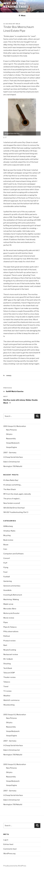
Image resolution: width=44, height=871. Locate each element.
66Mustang (8, 526)
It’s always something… (12, 485)
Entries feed (8, 844)
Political (6, 636)
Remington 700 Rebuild (12, 466)
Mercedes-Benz (9, 609)
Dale (18, 24)
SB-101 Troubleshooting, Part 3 (15, 512)
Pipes (9, 375)
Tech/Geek (7, 668)
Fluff (5, 563)
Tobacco (6, 682)
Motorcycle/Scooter (11, 613)
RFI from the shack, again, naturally (17, 494)
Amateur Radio (9, 531)
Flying (5, 567)
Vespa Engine (11, 447)
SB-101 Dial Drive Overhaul (14, 508)
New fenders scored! (11, 503)
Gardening (7, 581)
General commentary (11, 586)
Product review (9, 641)
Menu (23, 15)
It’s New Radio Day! (10, 480)
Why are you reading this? (15, 5)
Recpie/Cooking (9, 650)
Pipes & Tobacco (10, 627)
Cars (5, 549)
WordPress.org (9, 854)
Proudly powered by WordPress (14, 866)
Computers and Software (13, 554)
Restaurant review (10, 654)
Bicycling (7, 535)
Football (6, 577)
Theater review (9, 677)
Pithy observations (10, 631)
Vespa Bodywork (12, 443)
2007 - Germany (9, 453)
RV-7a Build (8, 659)
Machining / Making (11, 599)
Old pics (9, 434)
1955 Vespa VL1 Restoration (14, 426)
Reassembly (11, 439)
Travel (5, 686)
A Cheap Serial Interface (13, 457)
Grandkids (7, 590)
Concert (6, 558)
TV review (7, 691)
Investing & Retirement (12, 595)
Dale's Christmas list (11, 462)
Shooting (7, 664)
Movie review (8, 618)
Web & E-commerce (11, 700)
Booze (5, 545)
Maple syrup (8, 604)
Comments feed (9, 849)
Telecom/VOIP (9, 673)
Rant (5, 645)
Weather (6, 696)
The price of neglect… (12, 499)
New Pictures (11, 430)
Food (5, 572)
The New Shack (9, 489)
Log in (5, 840)
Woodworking (9, 705)
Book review (8, 540)
